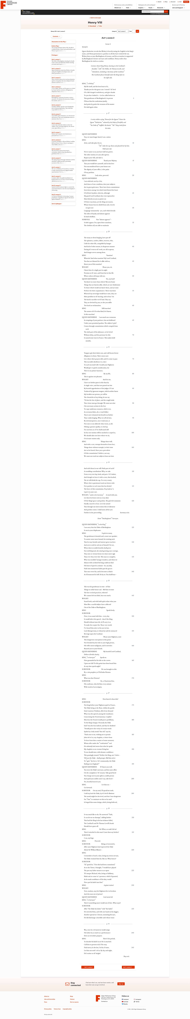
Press (45, 1002)
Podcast (72, 999)
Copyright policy (67, 1009)
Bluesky (126, 1004)
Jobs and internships (49, 999)
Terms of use (57, 1009)
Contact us (104, 1001)
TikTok (137, 1001)
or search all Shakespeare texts (159, 13)
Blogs (71, 996)
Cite (100, 26)
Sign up (121, 984)
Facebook (126, 999)
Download (92, 26)
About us (46, 996)
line (131, 31)
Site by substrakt (48, 1014)
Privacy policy (48, 1009)
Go (137, 31)
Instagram (138, 999)
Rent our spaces (74, 1002)
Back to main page (96, 17)
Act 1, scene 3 (127, 967)
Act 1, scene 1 (88, 967)
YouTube (126, 1001)
